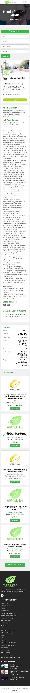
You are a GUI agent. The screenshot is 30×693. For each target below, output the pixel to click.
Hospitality (5, 647)
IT (15, 401)
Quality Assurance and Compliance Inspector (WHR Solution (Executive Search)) (15, 507)
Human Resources (7, 655)
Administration (6, 623)
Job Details (15, 409)
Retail (3, 608)
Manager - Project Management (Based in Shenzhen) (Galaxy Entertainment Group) (15, 396)
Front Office (5, 650)
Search (6, 56)
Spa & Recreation (7, 628)
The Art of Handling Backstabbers (16, 665)
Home (11, 19)
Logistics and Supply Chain (9, 615)
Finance (4, 640)
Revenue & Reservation (8, 630)
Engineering (5, 635)
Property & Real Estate (15, 512)
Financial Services (7, 605)
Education (5, 603)
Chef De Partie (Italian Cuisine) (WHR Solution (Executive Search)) (15, 434)
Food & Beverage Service (15, 474)
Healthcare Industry (7, 618)
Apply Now (15, 100)
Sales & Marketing (7, 633)
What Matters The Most (17, 677)
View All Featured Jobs (15, 565)
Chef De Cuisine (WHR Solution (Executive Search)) (15, 545)
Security (4, 625)
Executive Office (6, 620)
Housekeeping (6, 652)
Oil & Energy (5, 610)
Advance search (16, 31)
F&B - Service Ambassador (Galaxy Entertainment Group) (15, 470)
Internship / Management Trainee (11, 657)
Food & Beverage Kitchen (15, 437)
